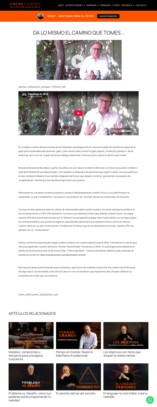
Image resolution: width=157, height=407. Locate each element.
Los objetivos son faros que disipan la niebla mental (122, 353)
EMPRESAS (91, 5)
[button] (150, 400)
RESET (117, 5)
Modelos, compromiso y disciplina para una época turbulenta (26, 355)
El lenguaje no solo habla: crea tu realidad (125, 395)
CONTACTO (141, 5)
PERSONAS (105, 5)
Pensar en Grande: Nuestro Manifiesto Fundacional (74, 353)
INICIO (61, 5)
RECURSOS (127, 5)
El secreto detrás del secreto (75, 393)
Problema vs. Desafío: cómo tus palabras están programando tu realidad (30, 396)
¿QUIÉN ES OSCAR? (74, 5)
